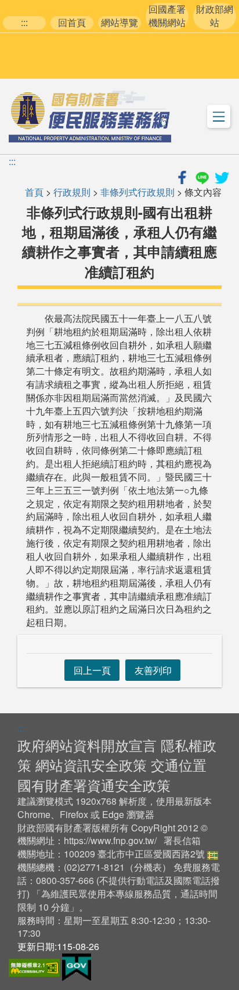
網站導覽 (119, 22)
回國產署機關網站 (167, 16)
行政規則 (71, 192)
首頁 (34, 192)
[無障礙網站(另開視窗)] (35, 966)
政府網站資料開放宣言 (87, 745)
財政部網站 (214, 16)
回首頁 (72, 22)
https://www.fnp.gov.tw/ (110, 840)
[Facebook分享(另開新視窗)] (183, 175)
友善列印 (153, 670)
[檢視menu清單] (218, 116)
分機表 (148, 867)
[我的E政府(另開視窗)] (76, 966)
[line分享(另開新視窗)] (203, 175)
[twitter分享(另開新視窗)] (221, 175)
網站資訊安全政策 (91, 764)
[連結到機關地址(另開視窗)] (212, 853)
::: (24, 22)
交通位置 (179, 764)
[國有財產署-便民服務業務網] (90, 116)
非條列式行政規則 (137, 192)
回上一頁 (92, 670)
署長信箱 (182, 840)
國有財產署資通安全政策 (94, 785)
